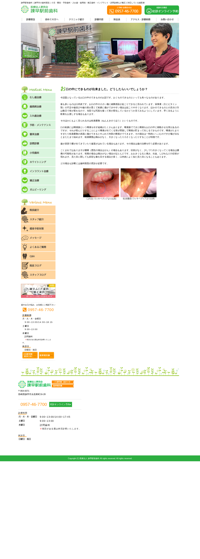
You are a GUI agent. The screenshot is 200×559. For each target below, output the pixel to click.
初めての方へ (51, 19)
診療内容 (99, 19)
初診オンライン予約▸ (60, 404)
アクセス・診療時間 (140, 19)
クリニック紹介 (76, 19)
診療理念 (30, 19)
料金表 (117, 19)
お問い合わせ (167, 19)
